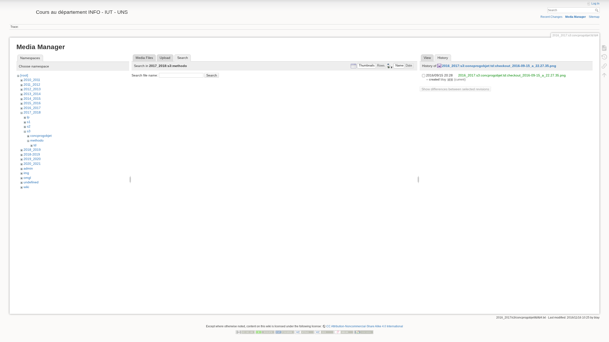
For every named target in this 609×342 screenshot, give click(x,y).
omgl (27, 178)
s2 (28, 126)
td (35, 145)
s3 (28, 131)
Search (597, 10)
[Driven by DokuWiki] (363, 331)
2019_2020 (32, 159)
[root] (24, 75)
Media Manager (575, 17)
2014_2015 (32, 98)
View (427, 58)
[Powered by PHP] (284, 331)
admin (28, 168)
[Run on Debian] (344, 331)
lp (28, 117)
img (26, 173)
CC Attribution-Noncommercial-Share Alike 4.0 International (364, 326)
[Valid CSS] (324, 331)
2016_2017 (32, 108)
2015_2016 (32, 103)
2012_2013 (32, 89)
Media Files (144, 58)
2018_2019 (32, 150)
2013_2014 (32, 94)
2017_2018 (32, 112)
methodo (37, 140)
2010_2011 (32, 80)
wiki (26, 187)
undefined (31, 182)
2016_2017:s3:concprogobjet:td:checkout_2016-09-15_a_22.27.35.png (499, 66)
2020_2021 (32, 164)
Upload (165, 58)
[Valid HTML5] (304, 331)
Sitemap (594, 17)
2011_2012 (32, 84)
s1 (28, 122)
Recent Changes (551, 17)
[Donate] (265, 331)
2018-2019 (32, 154)
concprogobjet (41, 136)
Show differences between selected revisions (455, 89)
